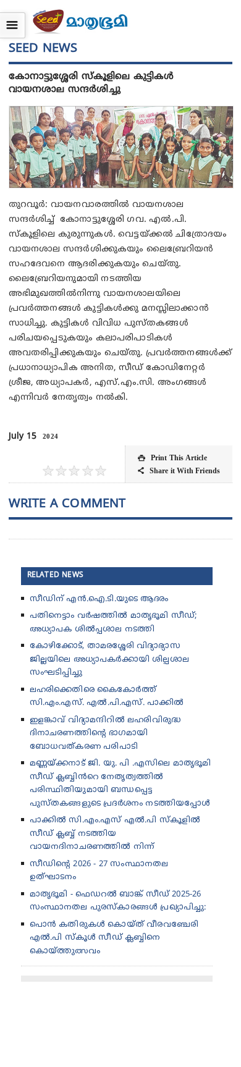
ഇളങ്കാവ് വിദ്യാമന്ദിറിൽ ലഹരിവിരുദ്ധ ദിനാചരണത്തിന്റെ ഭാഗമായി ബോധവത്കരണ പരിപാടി (105, 733)
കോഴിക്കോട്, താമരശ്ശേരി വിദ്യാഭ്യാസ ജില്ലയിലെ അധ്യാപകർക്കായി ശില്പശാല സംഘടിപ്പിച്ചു (109, 659)
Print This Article (172, 457)
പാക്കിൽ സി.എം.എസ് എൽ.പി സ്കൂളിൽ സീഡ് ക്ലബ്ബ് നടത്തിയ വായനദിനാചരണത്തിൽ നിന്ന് (115, 834)
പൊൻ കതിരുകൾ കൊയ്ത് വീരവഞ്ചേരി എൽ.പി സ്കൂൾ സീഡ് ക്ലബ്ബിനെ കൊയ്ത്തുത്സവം (114, 938)
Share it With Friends (179, 470)
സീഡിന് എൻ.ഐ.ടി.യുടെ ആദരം (99, 599)
